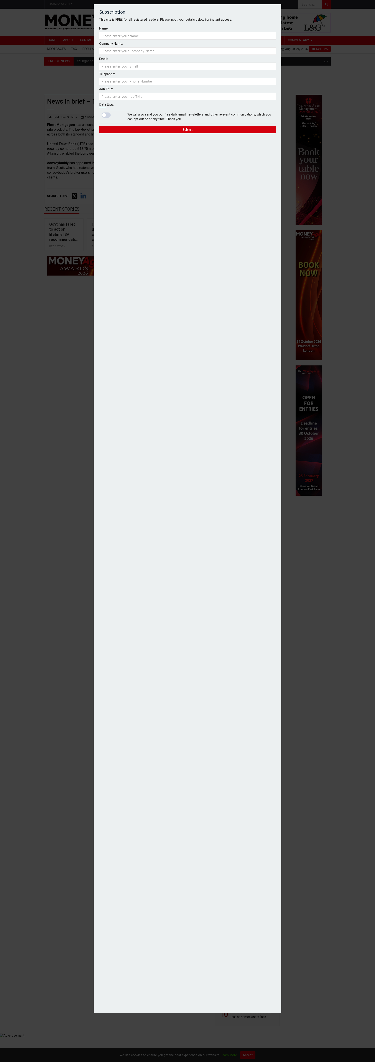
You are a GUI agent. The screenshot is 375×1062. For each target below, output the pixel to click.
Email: (103, 59)
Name (103, 28)
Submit (187, 129)
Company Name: (111, 44)
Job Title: (106, 89)
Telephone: (107, 74)
